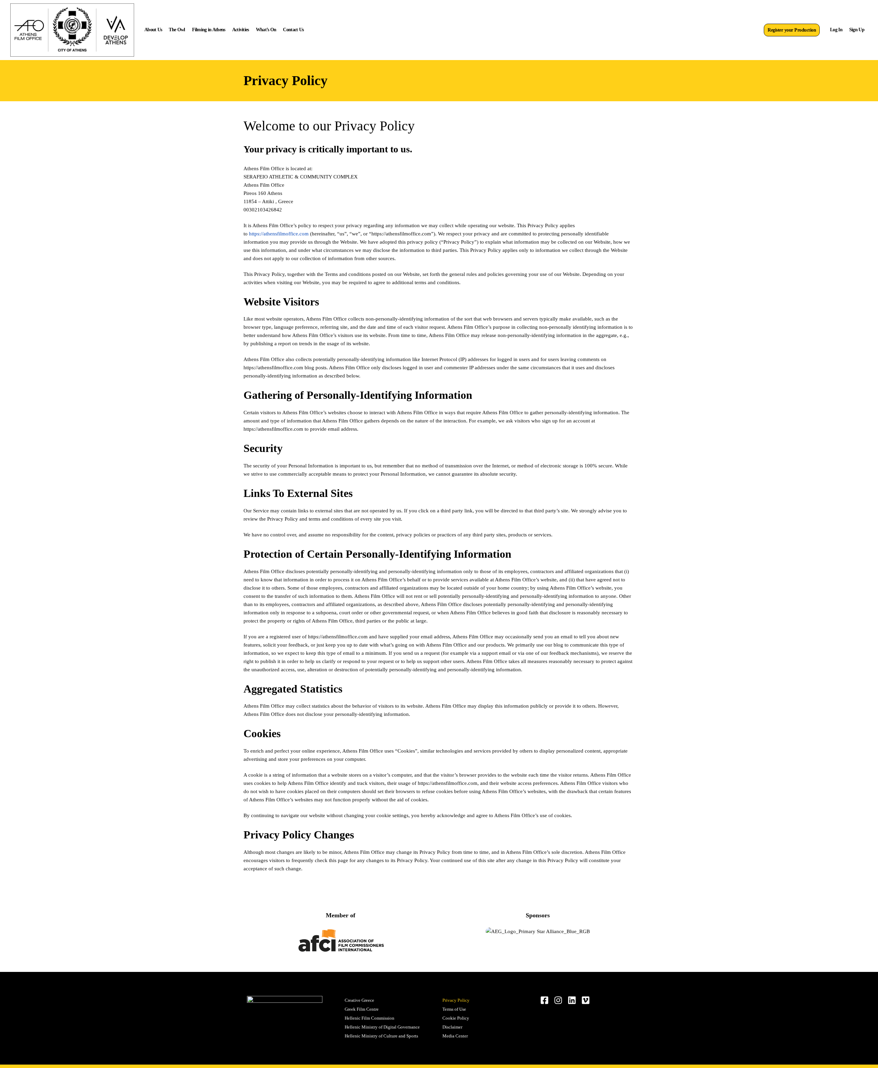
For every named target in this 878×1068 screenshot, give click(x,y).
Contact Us (293, 29)
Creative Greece (359, 1000)
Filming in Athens (208, 29)
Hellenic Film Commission (369, 1018)
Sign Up (856, 29)
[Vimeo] (585, 1000)
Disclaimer (452, 1027)
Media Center (455, 1035)
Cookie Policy (455, 1018)
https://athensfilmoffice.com (279, 233)
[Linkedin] (572, 1000)
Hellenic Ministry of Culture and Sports (381, 1035)
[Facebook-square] (544, 1000)
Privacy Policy (456, 1000)
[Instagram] (558, 1000)
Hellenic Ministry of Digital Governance (382, 1027)
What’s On (266, 29)
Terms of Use (454, 1009)
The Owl (177, 29)
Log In (836, 29)
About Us (153, 29)
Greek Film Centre (362, 1009)
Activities (240, 29)
